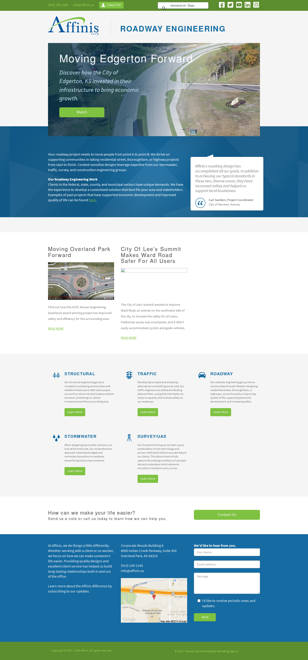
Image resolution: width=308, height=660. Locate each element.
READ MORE (56, 328)
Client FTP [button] (114, 5)
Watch (82, 112)
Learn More (75, 412)
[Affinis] (75, 27)
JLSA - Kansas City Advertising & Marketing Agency (207, 651)
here (92, 200)
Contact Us (227, 514)
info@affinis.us (83, 5)
